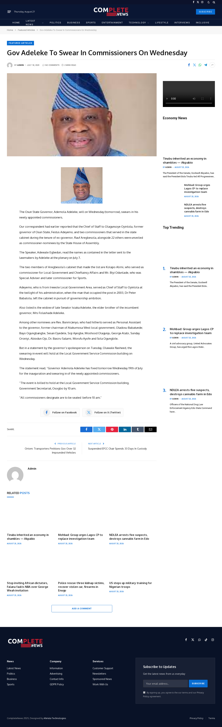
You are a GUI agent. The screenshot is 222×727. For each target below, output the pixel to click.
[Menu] (9, 12)
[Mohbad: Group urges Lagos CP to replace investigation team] (81, 516)
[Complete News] (111, 11)
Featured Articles (20, 43)
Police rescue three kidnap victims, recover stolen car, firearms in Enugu (81, 586)
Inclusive (203, 22)
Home (16, 22)
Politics (55, 22)
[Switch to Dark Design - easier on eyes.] (209, 2)
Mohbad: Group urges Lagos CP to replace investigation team (80, 536)
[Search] (213, 2)
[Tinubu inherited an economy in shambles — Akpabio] (30, 516)
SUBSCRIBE (205, 12)
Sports (91, 22)
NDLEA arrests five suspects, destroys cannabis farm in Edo (129, 536)
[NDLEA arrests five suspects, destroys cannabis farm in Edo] (133, 516)
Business (73, 22)
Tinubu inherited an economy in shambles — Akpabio (28, 536)
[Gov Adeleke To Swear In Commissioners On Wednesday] (82, 114)
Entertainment (112, 22)
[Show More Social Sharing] (212, 65)
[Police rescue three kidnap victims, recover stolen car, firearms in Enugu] (81, 564)
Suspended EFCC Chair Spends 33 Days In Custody (117, 448)
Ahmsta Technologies (55, 718)
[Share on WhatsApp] (200, 65)
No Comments (52, 65)
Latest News (30, 23)
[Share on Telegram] (205, 65)
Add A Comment (82, 608)
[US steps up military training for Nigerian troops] (133, 564)
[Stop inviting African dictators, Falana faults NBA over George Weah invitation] (30, 564)
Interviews (182, 22)
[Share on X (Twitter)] (194, 65)
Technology (137, 22)
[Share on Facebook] (188, 65)
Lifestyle (161, 22)
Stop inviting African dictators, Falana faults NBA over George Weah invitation (27, 586)
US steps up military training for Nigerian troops (130, 585)
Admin (20, 65)
